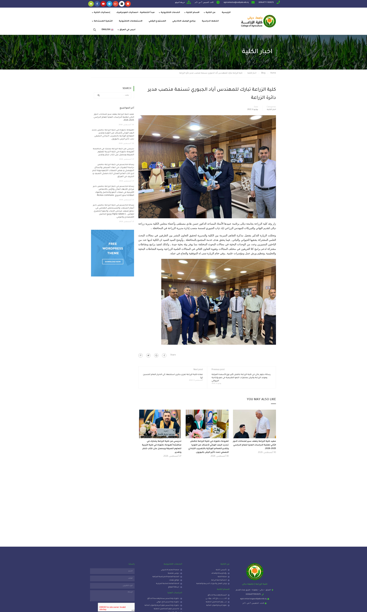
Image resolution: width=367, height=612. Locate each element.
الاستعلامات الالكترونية (130, 21)
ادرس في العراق (127, 30)
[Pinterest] (140, 355)
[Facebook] (164, 355)
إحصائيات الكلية (102, 12)
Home (273, 73)
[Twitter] (148, 355)
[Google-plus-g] (115, 4)
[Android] (91, 4)
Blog (263, 73)
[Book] (128, 4)
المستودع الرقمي (157, 21)
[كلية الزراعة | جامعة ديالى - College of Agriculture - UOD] (258, 21)
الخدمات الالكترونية (170, 12)
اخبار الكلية (251, 73)
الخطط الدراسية (210, 21)
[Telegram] (109, 4)
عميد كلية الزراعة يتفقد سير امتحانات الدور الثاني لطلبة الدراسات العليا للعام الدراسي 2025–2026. (254, 445)
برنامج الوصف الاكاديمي (184, 21)
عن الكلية (210, 12)
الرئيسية (226, 12)
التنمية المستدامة (103, 21)
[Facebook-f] (97, 4)
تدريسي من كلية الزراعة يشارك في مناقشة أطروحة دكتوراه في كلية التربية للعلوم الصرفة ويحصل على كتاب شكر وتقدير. (113, 152)
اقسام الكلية (192, 12)
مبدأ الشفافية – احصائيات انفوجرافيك (135, 12)
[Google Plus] (156, 355)
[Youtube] (103, 4)
